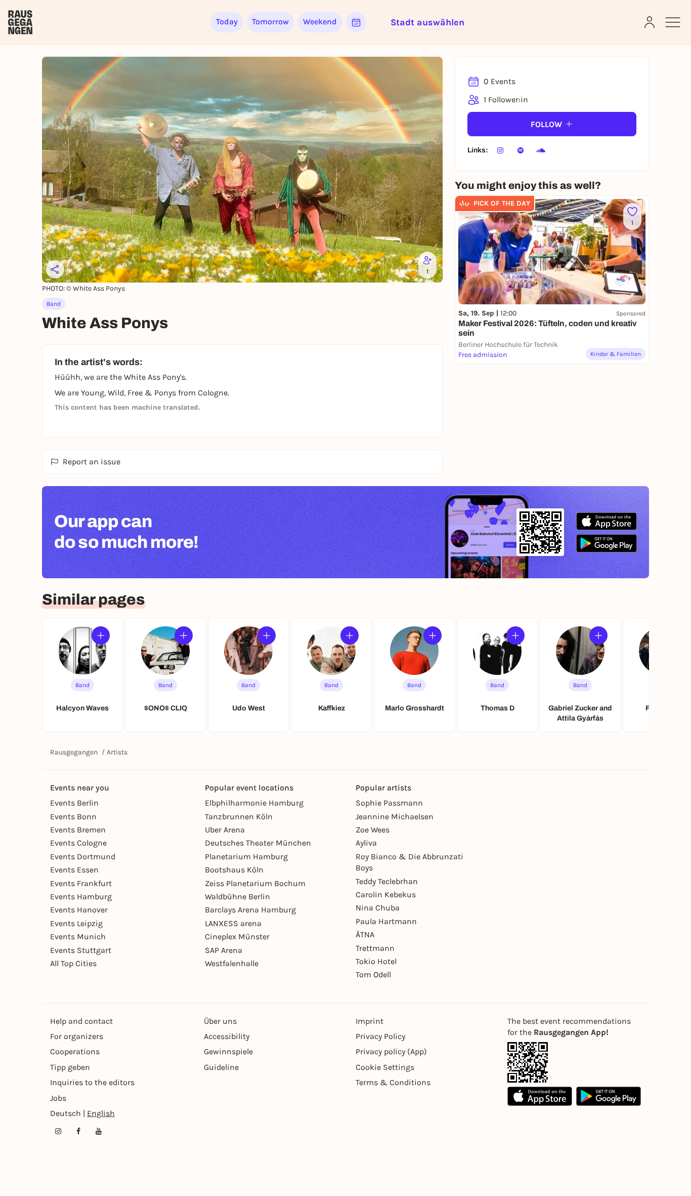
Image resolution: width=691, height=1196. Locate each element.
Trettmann (375, 948)
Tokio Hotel (376, 961)
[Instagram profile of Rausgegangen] (58, 1131)
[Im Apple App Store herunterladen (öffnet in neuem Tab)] (606, 521)
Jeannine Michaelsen (395, 816)
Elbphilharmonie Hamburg (254, 803)
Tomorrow (270, 21)
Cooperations (75, 1051)
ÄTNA (365, 934)
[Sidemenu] (673, 22)
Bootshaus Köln (234, 869)
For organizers (76, 1036)
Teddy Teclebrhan (387, 881)
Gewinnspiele (228, 1051)
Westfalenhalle (231, 963)
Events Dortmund (82, 856)
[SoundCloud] (541, 150)
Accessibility (226, 1036)
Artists (117, 752)
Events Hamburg (81, 896)
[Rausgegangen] (20, 22)
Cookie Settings (385, 1067)
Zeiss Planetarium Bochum (255, 883)
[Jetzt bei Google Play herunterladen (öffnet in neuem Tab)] (606, 543)
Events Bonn (73, 816)
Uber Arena (225, 829)
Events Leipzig (76, 923)
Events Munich (78, 936)
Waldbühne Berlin (237, 896)
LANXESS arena (233, 923)
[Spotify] (520, 150)
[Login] (649, 22)
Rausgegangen (74, 752)
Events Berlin (74, 803)
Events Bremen (78, 829)
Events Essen (74, 869)
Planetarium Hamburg (246, 856)
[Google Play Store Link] (608, 1096)
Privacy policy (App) (391, 1051)
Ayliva (366, 843)
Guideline (221, 1067)
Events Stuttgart (80, 950)
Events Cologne (78, 843)
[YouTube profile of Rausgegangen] (99, 1131)
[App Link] (527, 1062)
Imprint (369, 1021)
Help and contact (81, 1021)
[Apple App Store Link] (539, 1096)
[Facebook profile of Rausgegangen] (78, 1131)
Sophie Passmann (389, 803)
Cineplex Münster (237, 936)
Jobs (58, 1098)
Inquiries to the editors (92, 1082)
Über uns (220, 1021)
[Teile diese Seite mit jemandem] (55, 269)
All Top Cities (73, 963)
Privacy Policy (380, 1036)
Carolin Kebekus (386, 894)
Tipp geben (70, 1067)
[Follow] (101, 635)
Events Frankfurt (81, 883)
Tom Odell (373, 974)
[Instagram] (500, 150)
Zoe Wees (373, 829)
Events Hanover (79, 909)
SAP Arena (223, 950)
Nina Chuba (378, 907)
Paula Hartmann (386, 921)
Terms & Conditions (393, 1082)
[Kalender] (356, 22)
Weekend (320, 21)
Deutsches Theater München (258, 843)
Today (227, 21)
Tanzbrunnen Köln (239, 816)
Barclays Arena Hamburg (250, 909)
